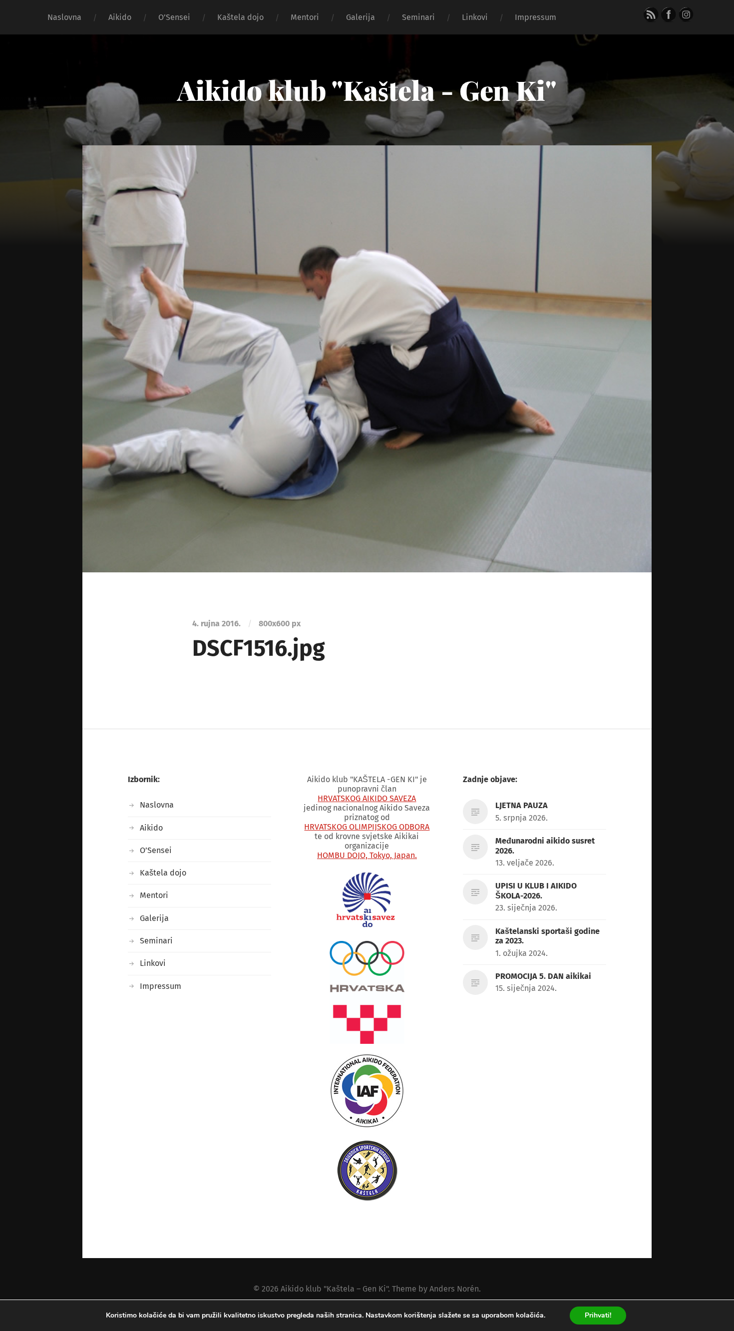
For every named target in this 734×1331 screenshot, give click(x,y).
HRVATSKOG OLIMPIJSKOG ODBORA (366, 827)
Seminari (418, 17)
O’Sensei (174, 17)
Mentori (305, 17)
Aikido (119, 17)
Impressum (535, 17)
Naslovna (64, 17)
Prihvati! (598, 1315)
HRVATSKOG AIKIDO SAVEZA (367, 798)
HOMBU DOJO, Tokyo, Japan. (367, 855)
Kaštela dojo (240, 17)
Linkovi (475, 17)
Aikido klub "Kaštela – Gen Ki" (334, 1289)
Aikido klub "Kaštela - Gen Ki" (367, 90)
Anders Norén (454, 1289)
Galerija (360, 17)
